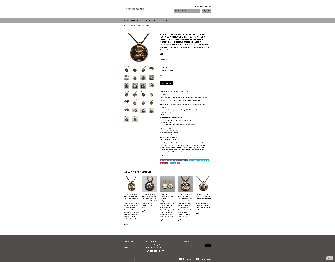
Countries (145, 20)
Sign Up (208, 245)
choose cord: (163, 67)
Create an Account (205, 6)
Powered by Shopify (143, 259)
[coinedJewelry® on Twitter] (147, 251)
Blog (166, 20)
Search (126, 247)
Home (126, 20)
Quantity (162, 75)
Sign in (196, 6)
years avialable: (164, 60)
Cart (207, 10)
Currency (157, 20)
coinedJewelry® (132, 259)
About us (134, 20)
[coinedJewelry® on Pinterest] (155, 251)
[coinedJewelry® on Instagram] (159, 251)
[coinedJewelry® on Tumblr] (163, 251)
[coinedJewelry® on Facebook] (151, 251)
